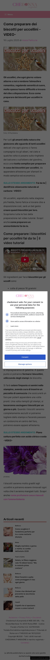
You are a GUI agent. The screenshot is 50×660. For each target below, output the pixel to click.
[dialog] (25, 330)
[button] (25, 326)
